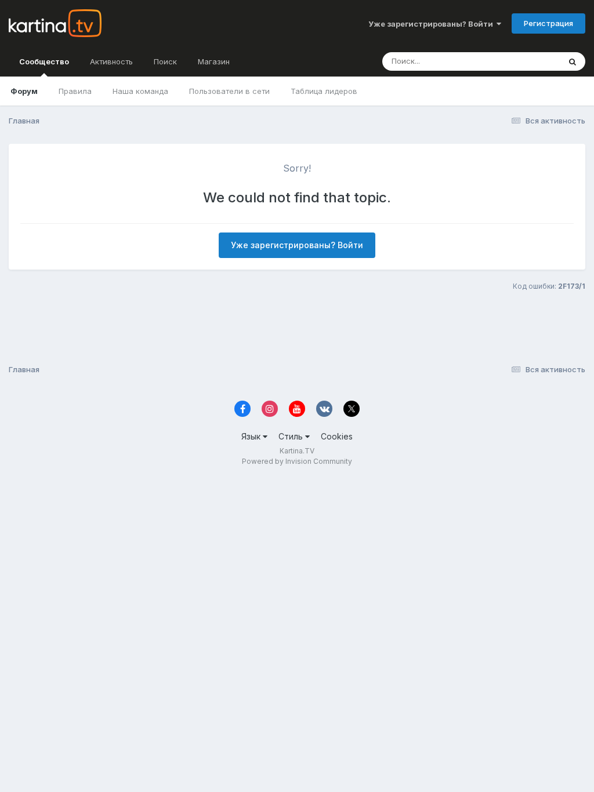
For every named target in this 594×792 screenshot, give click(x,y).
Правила (75, 91)
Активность (111, 61)
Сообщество (44, 61)
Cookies (337, 436)
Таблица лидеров (324, 91)
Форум (24, 91)
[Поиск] (572, 61)
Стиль (291, 436)
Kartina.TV (297, 450)
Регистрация (548, 23)
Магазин (214, 61)
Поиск (165, 61)
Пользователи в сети (229, 91)
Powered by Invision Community (297, 461)
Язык (252, 436)
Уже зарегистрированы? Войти (432, 23)
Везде (533, 61)
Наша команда (140, 91)
